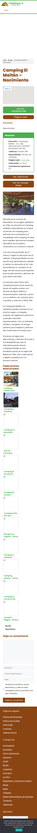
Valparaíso (8, 804)
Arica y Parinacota (11, 753)
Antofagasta (8, 745)
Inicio (5, 60)
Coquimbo (7, 769)
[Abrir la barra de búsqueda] (34, 3)
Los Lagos (7, 773)
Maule (5, 785)
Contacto (7, 729)
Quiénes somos (10, 732)
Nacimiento (10, 629)
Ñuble (5, 789)
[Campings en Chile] (12, 3)
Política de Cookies (11, 721)
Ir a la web (25, 160)
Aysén (5, 761)
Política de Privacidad (12, 717)
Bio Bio (10, 60)
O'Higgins (7, 793)
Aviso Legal (8, 725)
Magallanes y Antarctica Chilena (17, 781)
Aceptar (19, 830)
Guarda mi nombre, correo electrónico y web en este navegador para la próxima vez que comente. (19, 689)
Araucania (7, 749)
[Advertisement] (18, 36)
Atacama (7, 757)
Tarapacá (7, 800)
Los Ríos (6, 777)
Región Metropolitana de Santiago (18, 796)
